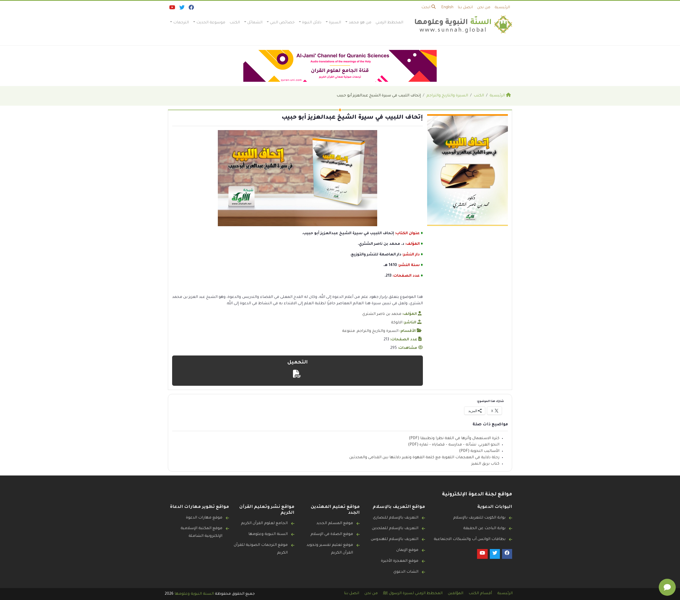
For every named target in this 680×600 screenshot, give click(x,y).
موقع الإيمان (407, 550)
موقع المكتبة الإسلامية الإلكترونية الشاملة (201, 532)
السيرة (335, 23)
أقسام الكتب (480, 594)
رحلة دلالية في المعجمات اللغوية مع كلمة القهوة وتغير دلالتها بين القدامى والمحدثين (424, 458)
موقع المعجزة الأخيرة (399, 561)
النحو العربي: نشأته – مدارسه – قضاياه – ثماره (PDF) (453, 445)
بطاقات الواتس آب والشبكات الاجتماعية (469, 539)
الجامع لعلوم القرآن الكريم (264, 523)
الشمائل (254, 23)
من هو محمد (360, 23)
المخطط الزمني (389, 23)
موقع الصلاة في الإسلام (332, 534)
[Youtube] (172, 9)
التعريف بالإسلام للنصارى (395, 518)
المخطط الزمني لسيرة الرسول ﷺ (413, 594)
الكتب (235, 23)
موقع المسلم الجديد (334, 523)
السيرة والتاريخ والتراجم (377, 331)
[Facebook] (190, 9)
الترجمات (181, 23)
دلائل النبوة (311, 23)
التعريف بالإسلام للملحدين (395, 528)
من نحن (483, 8)
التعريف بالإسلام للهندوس (394, 539)
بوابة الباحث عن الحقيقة (484, 528)
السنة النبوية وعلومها (268, 534)
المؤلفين (455, 594)
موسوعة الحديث (210, 23)
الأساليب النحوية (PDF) (479, 451)
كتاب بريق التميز (485, 464)
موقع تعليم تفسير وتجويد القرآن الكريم (330, 549)
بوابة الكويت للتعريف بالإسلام (479, 518)
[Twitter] (181, 9)
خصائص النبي (282, 23)
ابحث (426, 8)
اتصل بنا (465, 8)
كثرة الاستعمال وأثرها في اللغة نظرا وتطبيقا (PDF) (454, 438)
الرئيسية (502, 8)
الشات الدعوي (405, 572)
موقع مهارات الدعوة (204, 518)
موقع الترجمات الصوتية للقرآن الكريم (261, 549)
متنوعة (348, 331)
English (447, 8)
